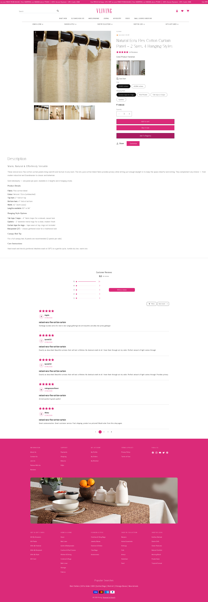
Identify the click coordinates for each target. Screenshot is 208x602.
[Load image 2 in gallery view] (57, 112)
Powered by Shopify (109, 597)
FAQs (62, 465)
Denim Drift (155, 541)
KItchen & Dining (66, 554)
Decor (62, 537)
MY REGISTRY (117, 18)
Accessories (95, 554)
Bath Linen (64, 563)
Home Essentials (127, 541)
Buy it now (145, 128)
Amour (123, 554)
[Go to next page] (112, 431)
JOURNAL (106, 18)
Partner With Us (35, 465)
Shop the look (139, 24)
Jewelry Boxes (95, 541)
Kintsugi (124, 546)
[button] (122, 52)
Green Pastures (157, 546)
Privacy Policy (125, 452)
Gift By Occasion (35, 537)
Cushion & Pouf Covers (68, 550)
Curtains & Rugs (66, 559)
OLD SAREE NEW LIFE (77, 18)
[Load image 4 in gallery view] (88, 112)
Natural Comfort (157, 550)
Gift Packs (33, 541)
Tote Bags (94, 550)
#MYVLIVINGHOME (94, 18)
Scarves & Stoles (96, 546)
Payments (64, 452)
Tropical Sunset (157, 563)
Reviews (33, 470)
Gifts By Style (34, 554)
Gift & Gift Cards (172, 24)
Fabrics (63, 572)
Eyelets (121, 100)
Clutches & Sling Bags (98, 537)
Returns (63, 461)
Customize (133, 143)
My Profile (94, 452)
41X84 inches (138, 86)
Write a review (122, 290)
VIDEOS (127, 18)
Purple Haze (156, 559)
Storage (63, 568)
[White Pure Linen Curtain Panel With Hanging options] (138, 67)
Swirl (123, 563)
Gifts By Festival (35, 546)
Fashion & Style (70, 24)
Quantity (119, 110)
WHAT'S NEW (63, 18)
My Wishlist (95, 461)
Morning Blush (156, 554)
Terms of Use (125, 457)
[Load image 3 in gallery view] (72, 112)
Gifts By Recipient (36, 550)
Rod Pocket (143, 95)
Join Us (32, 461)
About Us (33, 452)
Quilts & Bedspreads (67, 546)
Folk (122, 550)
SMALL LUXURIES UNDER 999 (143, 18)
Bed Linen (64, 541)
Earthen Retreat (157, 537)
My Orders (94, 457)
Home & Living (37, 24)
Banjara (123, 537)
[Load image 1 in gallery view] (41, 112)
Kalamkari (124, 559)
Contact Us (34, 457)
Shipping (64, 457)
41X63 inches (123, 86)
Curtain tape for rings (126, 95)
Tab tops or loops (159, 95)
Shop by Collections (105, 24)
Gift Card (33, 559)
